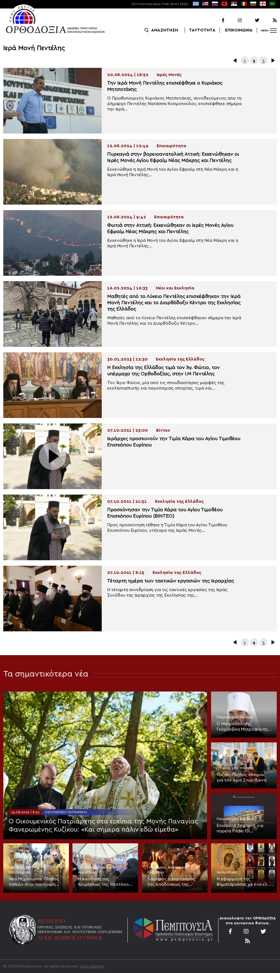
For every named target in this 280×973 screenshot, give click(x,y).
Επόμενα (273, 60)
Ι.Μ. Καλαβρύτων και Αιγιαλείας (96, 869)
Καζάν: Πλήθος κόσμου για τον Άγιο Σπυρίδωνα (241, 777)
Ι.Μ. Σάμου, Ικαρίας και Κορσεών (167, 869)
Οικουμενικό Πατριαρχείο (66, 812)
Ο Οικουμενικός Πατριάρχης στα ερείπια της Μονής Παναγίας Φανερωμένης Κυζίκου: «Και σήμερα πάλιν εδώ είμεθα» (103, 825)
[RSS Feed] (268, 20)
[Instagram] (233, 20)
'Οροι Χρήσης (92, 966)
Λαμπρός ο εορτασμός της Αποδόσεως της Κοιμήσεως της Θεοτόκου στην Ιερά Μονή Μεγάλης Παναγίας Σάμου (173, 882)
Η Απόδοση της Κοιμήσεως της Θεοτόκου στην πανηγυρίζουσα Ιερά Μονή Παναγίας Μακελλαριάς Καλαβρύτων (105, 882)
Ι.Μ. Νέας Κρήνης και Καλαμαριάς (27, 869)
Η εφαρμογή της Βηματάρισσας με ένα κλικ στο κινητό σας (244, 882)
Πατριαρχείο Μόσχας (235, 717)
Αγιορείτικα (227, 872)
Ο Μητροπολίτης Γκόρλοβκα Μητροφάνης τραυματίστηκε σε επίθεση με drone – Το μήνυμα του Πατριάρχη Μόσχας (243, 727)
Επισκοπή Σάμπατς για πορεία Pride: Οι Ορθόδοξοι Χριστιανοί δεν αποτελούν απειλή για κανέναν (243, 828)
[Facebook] (216, 20)
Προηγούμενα (235, 60)
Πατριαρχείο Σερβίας (235, 819)
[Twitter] (251, 20)
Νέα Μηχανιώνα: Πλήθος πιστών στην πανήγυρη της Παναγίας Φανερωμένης (34, 882)
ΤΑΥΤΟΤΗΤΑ (202, 30)
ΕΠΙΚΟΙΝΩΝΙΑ (239, 30)
